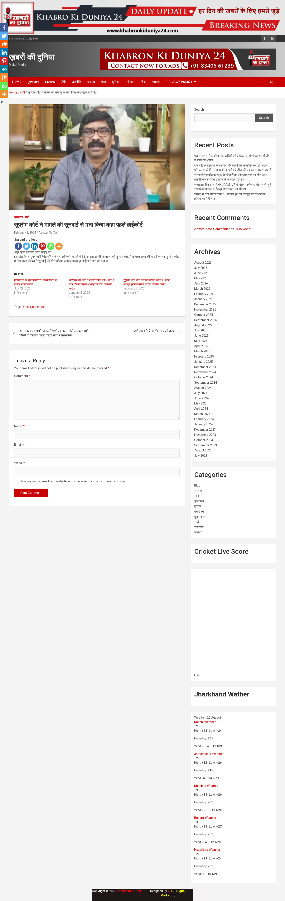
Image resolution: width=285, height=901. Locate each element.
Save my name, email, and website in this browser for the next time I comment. (74, 481)
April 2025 (201, 346)
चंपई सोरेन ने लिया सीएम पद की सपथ (153, 331)
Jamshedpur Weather (209, 754)
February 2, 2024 (25, 232)
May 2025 (200, 341)
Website (19, 463)
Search (199, 109)
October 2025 (203, 315)
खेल (103, 82)
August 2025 (203, 325)
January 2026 (203, 299)
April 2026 (201, 283)
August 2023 (203, 450)
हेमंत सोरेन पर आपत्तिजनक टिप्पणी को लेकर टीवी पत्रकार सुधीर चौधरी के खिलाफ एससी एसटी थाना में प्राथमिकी (54, 333)
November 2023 (205, 435)
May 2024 (200, 403)
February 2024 (204, 419)
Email (19, 444)
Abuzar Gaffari (48, 232)
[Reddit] (4, 44)
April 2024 (201, 409)
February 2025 (204, 356)
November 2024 (205, 372)
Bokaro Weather (205, 818)
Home (16, 82)
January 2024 (203, 424)
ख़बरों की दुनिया (32, 57)
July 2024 (200, 393)
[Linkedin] (34, 246)
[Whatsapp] (50, 246)
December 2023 (205, 429)
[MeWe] (4, 69)
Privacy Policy (179, 82)
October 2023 (203, 440)
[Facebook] (18, 246)
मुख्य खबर (33, 82)
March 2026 (202, 289)
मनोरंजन (130, 82)
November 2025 (205, 309)
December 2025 (205, 304)
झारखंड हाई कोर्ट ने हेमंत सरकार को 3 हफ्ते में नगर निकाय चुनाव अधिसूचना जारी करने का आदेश (91, 284)
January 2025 (203, 362)
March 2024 (202, 414)
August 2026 (203, 262)
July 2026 (200, 268)
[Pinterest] (42, 246)
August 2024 (203, 388)
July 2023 (200, 455)
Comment (22, 376)
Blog (197, 485)
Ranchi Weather (205, 722)
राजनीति (76, 82)
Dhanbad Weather (206, 786)
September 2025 (205, 320)
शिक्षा (143, 82)
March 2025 (202, 351)
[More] (59, 246)
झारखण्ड (50, 82)
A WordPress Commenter (212, 229)
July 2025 (200, 330)
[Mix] (4, 77)
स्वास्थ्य (156, 82)
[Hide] (1, 102)
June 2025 (201, 335)
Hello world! (243, 229)
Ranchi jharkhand (33, 306)
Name (19, 426)
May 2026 (200, 278)
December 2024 (205, 367)
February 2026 (204, 294)
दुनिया (115, 82)
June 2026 (201, 273)
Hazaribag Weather (207, 850)
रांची (63, 82)
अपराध (91, 82)
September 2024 (205, 382)
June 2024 (201, 398)
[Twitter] (26, 246)
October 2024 (203, 377)
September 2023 (205, 445)
